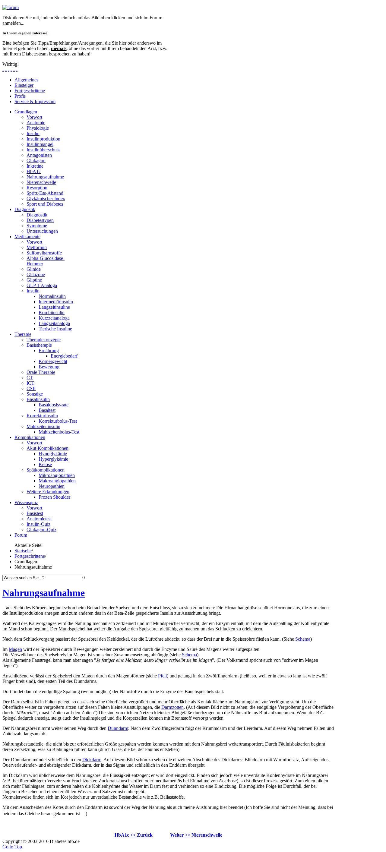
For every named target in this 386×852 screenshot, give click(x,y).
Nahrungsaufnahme (43, 592)
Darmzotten (172, 707)
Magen (15, 649)
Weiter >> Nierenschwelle (196, 835)
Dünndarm (118, 728)
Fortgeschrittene (29, 556)
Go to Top (12, 846)
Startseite (23, 550)
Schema (302, 639)
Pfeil (162, 675)
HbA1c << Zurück (134, 835)
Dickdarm (91, 759)
